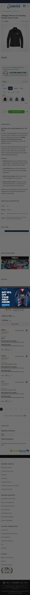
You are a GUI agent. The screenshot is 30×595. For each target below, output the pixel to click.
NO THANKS (3, 306)
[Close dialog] (29, 288)
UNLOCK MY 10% (5, 305)
